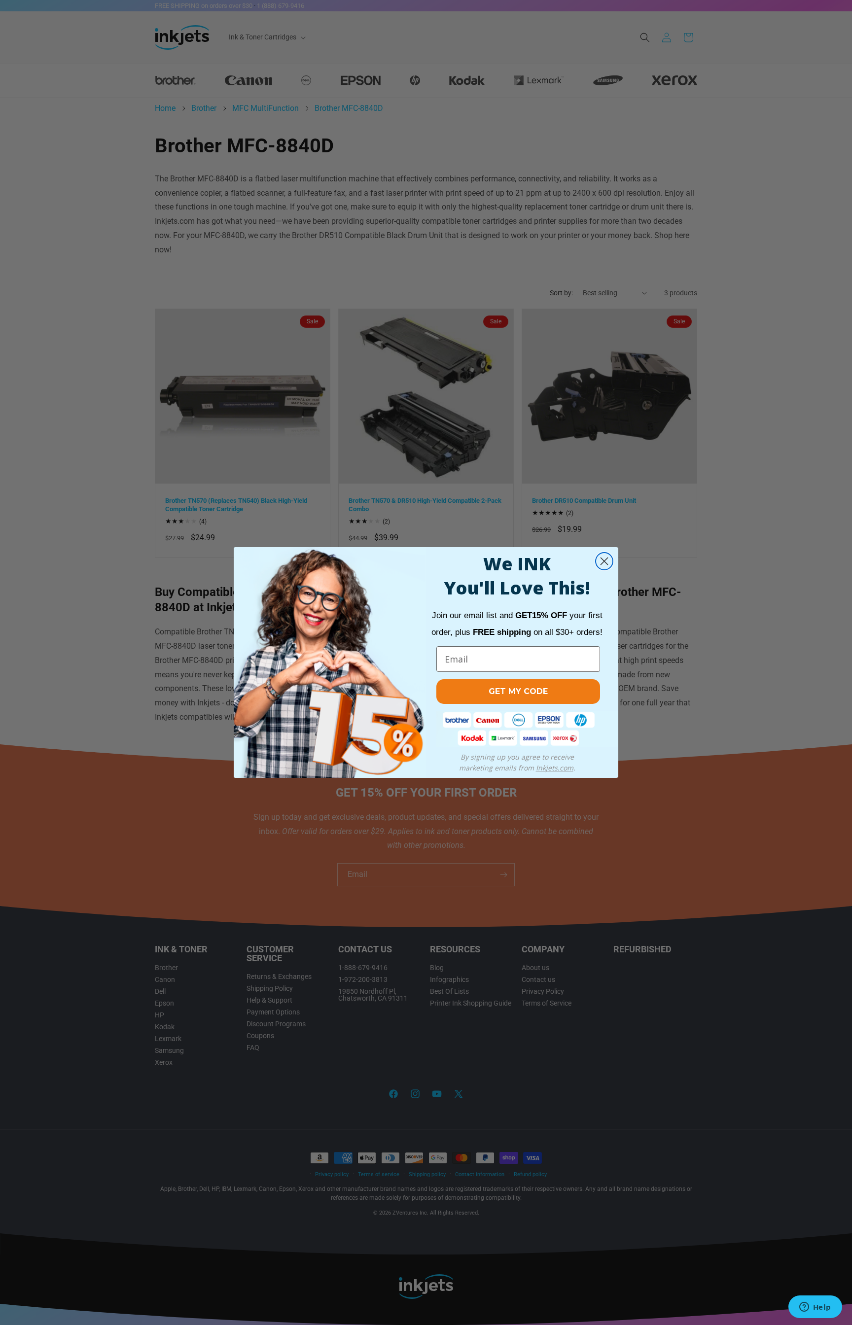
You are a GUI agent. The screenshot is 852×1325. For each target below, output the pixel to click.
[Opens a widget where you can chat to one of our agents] (815, 1307)
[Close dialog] (604, 561)
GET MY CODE (518, 691)
